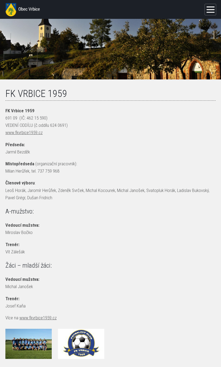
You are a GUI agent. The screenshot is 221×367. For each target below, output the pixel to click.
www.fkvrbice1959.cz (24, 132)
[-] (28, 344)
